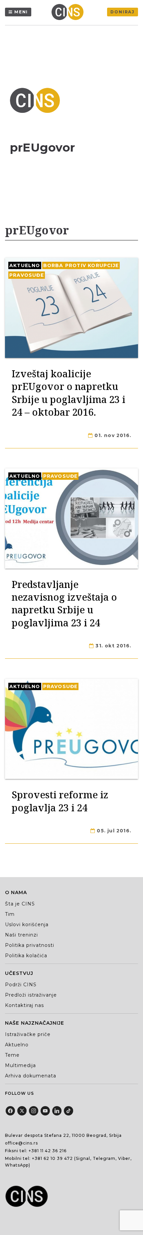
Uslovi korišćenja (27, 924)
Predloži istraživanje (31, 995)
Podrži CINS (21, 985)
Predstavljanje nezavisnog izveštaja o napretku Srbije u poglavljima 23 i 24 (64, 603)
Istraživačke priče (28, 1034)
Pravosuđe (26, 275)
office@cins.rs (21, 1143)
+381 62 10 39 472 (52, 1158)
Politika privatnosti (29, 945)
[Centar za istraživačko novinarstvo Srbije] (69, 12)
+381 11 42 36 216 (48, 1150)
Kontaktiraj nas (24, 1005)
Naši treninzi (21, 935)
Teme (12, 1055)
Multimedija (20, 1065)
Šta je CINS (20, 904)
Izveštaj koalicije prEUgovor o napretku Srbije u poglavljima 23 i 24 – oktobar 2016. (68, 392)
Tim (10, 914)
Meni (21, 11)
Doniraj (122, 11)
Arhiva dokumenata (30, 1076)
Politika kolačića (26, 956)
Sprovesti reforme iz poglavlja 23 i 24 (60, 801)
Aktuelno (24, 265)
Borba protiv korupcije (81, 265)
